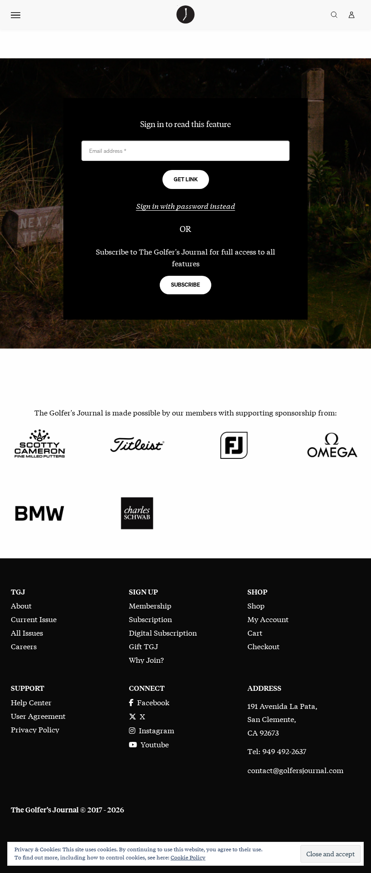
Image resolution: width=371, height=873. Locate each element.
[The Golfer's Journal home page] (185, 20)
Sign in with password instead (185, 205)
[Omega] (331, 443)
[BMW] (39, 512)
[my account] (351, 15)
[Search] (334, 15)
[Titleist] (136, 443)
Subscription (150, 618)
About (21, 605)
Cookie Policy (188, 857)
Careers (24, 646)
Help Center (31, 702)
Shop (256, 605)
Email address (107, 150)
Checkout (263, 646)
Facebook (151, 702)
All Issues (27, 632)
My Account (268, 618)
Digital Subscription (163, 632)
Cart (254, 632)
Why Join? (146, 659)
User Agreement (38, 715)
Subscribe (185, 284)
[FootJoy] (234, 443)
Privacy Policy (35, 729)
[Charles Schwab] (136, 512)
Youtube (153, 744)
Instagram (154, 730)
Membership (150, 605)
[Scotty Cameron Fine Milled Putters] (39, 443)
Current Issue (34, 618)
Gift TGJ (143, 646)
